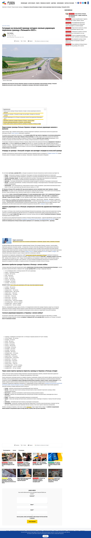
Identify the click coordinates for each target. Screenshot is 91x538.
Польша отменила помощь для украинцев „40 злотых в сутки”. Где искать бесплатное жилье (9, 480)
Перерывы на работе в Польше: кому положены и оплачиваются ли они (76, 32)
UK (88, 3)
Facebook (45, 251)
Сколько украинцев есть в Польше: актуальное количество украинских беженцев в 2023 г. (23, 118)
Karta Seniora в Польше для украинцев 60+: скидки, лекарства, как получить (78, 15)
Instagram (54, 251)
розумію (45, 536)
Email (32, 510)
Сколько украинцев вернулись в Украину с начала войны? (17, 122)
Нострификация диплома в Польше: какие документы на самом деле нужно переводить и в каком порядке (75, 24)
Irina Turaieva (10, 33)
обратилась (47, 200)
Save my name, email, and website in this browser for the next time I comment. (32, 517)
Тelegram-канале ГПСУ (53, 153)
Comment (32, 496)
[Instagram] (81, 3)
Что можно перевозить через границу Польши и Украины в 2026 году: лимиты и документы (23, 464)
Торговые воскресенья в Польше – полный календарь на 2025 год (8, 464)
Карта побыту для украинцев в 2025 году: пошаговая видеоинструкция (26, 285)
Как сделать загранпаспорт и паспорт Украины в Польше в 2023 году (54, 464)
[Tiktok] (85, 3)
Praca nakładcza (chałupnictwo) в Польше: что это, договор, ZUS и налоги (76, 45)
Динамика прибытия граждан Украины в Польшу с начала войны (19, 120)
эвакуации (29, 406)
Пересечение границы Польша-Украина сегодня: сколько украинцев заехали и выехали (22, 111)
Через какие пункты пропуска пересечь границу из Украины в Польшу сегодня (22, 123)
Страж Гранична (15, 133)
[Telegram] (83, 3)
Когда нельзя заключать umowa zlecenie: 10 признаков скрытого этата (76, 28)
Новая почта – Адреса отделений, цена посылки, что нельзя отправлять (54, 480)
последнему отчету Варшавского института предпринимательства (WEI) (38, 219)
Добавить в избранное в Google (42, 41)
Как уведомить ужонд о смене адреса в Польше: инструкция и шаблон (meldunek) (76, 40)
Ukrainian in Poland (6, 7)
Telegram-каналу (29, 251)
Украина (12, 34)
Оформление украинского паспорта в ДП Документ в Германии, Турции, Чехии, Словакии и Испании (36, 241)
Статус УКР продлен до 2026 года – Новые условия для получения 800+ (40, 463)
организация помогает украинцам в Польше (36, 255)
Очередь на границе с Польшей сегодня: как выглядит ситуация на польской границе (22, 115)
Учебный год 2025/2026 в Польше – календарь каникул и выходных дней (39, 480)
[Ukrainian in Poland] (8, 3)
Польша (8, 34)
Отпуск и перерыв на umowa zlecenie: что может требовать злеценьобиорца (77, 36)
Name (32, 504)
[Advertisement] (32, 17)
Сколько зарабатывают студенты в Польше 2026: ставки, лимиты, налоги (76, 19)
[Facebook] (78, 3)
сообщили (42, 203)
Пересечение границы (17, 7)
